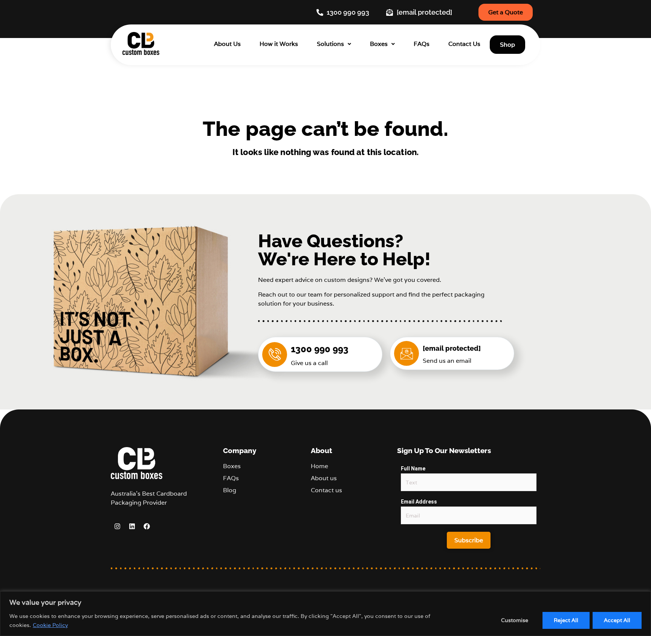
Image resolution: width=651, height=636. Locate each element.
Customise (514, 620)
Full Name (413, 469)
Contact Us (464, 44)
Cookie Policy (50, 625)
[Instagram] (117, 526)
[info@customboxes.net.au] (406, 353)
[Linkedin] (131, 526)
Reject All (566, 620)
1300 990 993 (319, 349)
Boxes (379, 44)
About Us (227, 44)
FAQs (421, 44)
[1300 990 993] (274, 354)
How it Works (279, 44)
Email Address (419, 502)
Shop (507, 45)
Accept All (617, 620)
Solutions (330, 44)
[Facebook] (146, 526)
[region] (325, 613)
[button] (334, 43)
